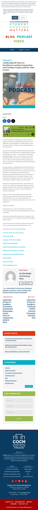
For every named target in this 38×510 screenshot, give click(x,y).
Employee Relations (11, 380)
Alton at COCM (7, 258)
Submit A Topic (24, 49)
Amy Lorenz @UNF (8, 236)
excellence (13, 290)
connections (10, 288)
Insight (29, 502)
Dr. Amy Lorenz (7, 167)
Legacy (19, 290)
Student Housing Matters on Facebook (14, 247)
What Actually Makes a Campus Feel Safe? (17, 351)
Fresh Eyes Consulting (12, 469)
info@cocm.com (25, 492)
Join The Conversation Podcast (11, 476)
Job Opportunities (28, 476)
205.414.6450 (12, 492)
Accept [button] (15, 17)
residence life (26, 290)
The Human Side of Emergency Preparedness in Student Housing (18, 339)
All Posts (26, 283)
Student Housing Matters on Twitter (13, 250)
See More (29, 386)
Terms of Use (23, 494)
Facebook (16, 481)
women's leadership (20, 292)
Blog (10, 37)
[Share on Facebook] (9, 121)
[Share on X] (13, 121)
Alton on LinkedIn (8, 261)
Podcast (25, 37)
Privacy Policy (14, 494)
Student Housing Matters (10, 243)
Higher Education (10, 370)
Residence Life (9, 383)
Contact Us (23, 504)
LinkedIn (12, 481)
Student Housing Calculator (12, 471)
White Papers (28, 469)
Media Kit (28, 471)
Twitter (22, 481)
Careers (13, 504)
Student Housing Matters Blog (12, 474)
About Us (9, 502)
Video (19, 41)
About (12, 49)
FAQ (28, 474)
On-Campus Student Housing (13, 373)
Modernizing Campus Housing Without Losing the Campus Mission (18, 346)
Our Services (20, 502)
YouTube (26, 481)
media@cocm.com (11, 265)
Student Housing (8, 292)
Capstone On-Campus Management (13, 254)
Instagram (19, 481)
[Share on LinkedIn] (4, 121)
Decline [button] (23, 17)
